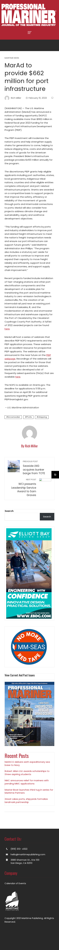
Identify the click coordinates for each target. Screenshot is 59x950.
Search (9, 511)
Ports (29, 417)
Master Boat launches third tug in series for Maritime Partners (29, 791)
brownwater (14, 417)
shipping (42, 417)
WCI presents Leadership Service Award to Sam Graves (23, 487)
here (7, 328)
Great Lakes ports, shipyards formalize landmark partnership (26, 800)
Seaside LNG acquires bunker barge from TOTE (34, 467)
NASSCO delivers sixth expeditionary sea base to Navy (27, 763)
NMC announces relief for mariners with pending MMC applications (27, 782)
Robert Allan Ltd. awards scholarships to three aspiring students (27, 772)
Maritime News (12, 58)
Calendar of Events (15, 883)
